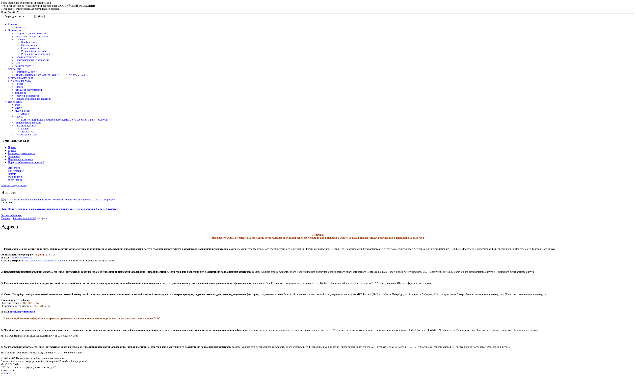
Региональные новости (28, 122)
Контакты (20, 27)
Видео (18, 107)
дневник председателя (13, 185)
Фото (18, 104)
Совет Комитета (30, 48)
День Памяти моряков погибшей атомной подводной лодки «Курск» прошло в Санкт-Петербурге (59, 209)
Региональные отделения (35, 54)
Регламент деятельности (28, 89)
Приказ (19, 83)
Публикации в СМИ (26, 134)
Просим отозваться (25, 57)
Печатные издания (25, 125)
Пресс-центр (15, 101)
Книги (25, 128)
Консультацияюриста (16, 172)
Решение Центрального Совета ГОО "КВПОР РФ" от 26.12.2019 (51, 74)
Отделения (14, 167)
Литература (27, 131)
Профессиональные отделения (32, 60)
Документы (14, 68)
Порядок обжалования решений (33, 98)
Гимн (18, 63)
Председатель (29, 45)
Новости (19, 116)
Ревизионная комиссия (34, 51)
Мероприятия (22, 110)
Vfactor (7, 373)
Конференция (29, 42)
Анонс (25, 113)
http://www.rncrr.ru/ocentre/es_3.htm (44, 260)
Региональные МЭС (19, 80)
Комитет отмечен (24, 65)
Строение (20, 39)
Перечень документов (27, 95)
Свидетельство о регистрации (32, 36)
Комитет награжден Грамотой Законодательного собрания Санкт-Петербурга (64, 119)
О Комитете (14, 30)
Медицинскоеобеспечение (16, 178)
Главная (12, 24)
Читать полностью (11, 215)
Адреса (19, 86)
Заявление (20, 92)
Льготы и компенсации (21, 77)
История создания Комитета (30, 33)
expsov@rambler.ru (21, 257)
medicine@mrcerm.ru (22, 311)
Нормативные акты (26, 71)
